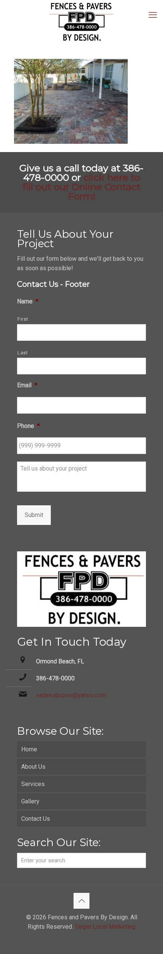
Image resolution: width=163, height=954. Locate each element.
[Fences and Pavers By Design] (81, 21)
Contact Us (35, 818)
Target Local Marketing (105, 926)
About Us (33, 766)
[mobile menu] (152, 15)
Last (22, 352)
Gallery (30, 801)
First (22, 319)
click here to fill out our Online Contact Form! (82, 187)
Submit (34, 515)
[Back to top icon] (81, 901)
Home (29, 749)
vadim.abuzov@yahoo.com (71, 695)
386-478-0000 (55, 678)
